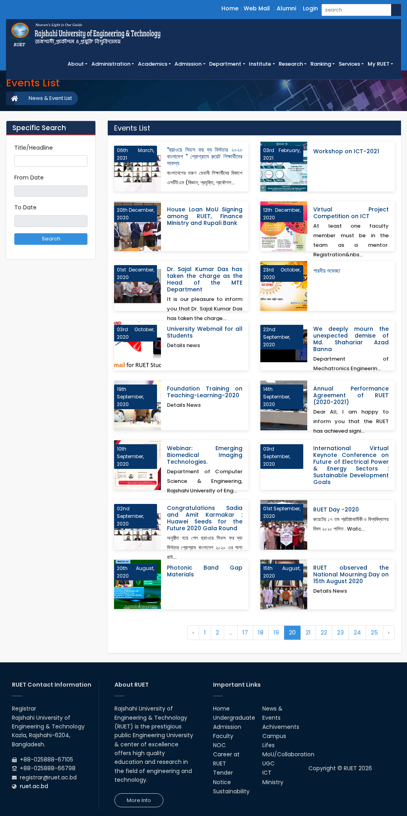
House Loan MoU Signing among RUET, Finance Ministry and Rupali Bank (204, 216)
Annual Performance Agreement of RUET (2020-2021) (351, 395)
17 (245, 632)
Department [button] (225, 64)
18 (261, 632)
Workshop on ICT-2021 (346, 151)
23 (340, 632)
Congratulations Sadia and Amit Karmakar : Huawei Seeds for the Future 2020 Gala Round (204, 518)
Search (51, 238)
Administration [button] (110, 64)
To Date (25, 207)
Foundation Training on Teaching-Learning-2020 (204, 392)
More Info (139, 800)
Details (232, 186)
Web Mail (257, 8)
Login (310, 8)
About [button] (76, 64)
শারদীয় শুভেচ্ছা (326, 270)
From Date (29, 178)
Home (229, 8)
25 (374, 632)
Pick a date (84, 191)
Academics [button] (152, 64)
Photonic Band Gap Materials (204, 571)
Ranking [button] (320, 64)
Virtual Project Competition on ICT (351, 213)
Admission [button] (188, 64)
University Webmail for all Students (204, 332)
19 (276, 632)
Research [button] (291, 64)
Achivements (280, 727)
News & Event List (50, 98)
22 (324, 632)
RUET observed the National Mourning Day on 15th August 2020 (351, 574)
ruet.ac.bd (34, 786)
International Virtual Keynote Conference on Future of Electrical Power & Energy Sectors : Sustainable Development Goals (351, 465)
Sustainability (231, 791)
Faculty (223, 736)
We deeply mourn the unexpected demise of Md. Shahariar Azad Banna (351, 339)
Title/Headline (33, 148)
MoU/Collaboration (288, 754)
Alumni (286, 8)
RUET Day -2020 (336, 509)
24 (357, 632)
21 (308, 632)
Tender (223, 773)
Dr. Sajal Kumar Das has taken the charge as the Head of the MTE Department (204, 279)
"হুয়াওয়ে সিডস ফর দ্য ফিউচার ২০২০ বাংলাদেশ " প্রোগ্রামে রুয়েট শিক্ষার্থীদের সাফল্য (204, 156)
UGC (268, 763)
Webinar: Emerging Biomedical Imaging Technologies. (204, 455)
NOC (219, 745)
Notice (222, 782)
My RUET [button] (379, 64)
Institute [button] (260, 64)
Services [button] (349, 64)
